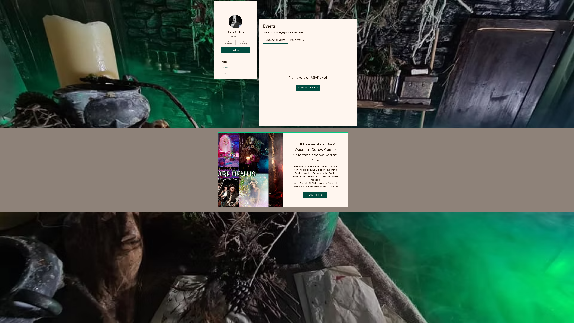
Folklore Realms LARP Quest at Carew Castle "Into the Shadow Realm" (315, 149)
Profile (224, 62)
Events (224, 68)
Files (223, 74)
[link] (275, 40)
